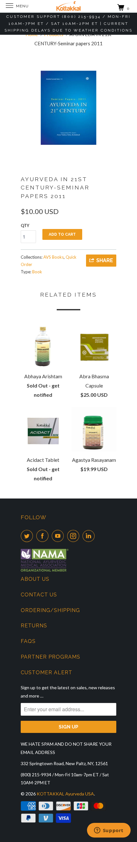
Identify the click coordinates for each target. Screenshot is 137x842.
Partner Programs (50, 657)
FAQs (28, 641)
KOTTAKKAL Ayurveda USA (65, 793)
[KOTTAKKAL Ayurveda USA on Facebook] (43, 536)
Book (37, 271)
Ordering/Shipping (50, 610)
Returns (34, 626)
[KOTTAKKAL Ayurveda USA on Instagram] (74, 536)
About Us (35, 579)
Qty (25, 225)
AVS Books (53, 257)
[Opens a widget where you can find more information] (109, 831)
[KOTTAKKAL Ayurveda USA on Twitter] (28, 536)
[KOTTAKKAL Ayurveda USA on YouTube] (59, 536)
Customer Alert (46, 672)
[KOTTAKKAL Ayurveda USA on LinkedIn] (90, 536)
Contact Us (39, 595)
